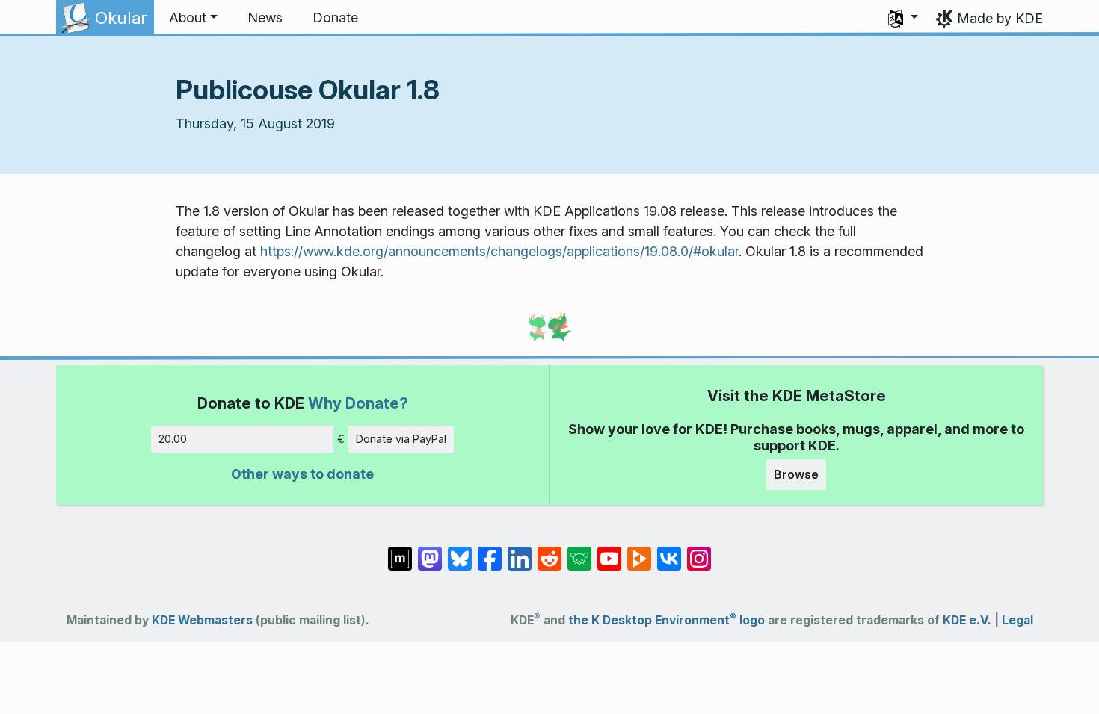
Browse (796, 474)
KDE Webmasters (202, 620)
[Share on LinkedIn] (520, 551)
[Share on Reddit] (549, 551)
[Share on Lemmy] (579, 551)
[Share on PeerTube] (639, 551)
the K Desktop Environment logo (666, 620)
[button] (193, 18)
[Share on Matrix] (400, 551)
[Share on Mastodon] (430, 551)
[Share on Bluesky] (460, 551)
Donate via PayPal (401, 438)
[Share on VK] (669, 551)
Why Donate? (358, 403)
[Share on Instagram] (699, 551)
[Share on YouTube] (609, 551)
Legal (1017, 620)
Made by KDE (1000, 18)
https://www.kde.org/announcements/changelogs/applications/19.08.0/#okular (499, 251)
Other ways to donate (302, 474)
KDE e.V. (967, 620)
